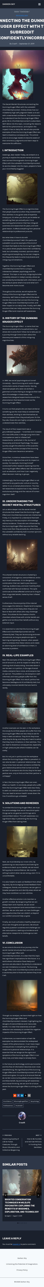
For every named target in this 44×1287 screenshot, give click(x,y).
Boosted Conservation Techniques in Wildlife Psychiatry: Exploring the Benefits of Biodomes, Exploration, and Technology (22, 1205)
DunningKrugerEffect (21, 1101)
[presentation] (22, 1182)
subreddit (19, 1105)
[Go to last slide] (5, 1195)
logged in (16, 1244)
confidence (7, 1101)
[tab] (17, 1223)
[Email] (29, 1095)
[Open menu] (39, 4)
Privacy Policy (22, 1270)
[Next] (38, 1195)
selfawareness (8, 1105)
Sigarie (9, 1216)
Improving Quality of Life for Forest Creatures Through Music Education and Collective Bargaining (11, 1143)
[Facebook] (18, 1095)
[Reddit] (14, 1095)
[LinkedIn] (22, 1095)
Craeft (14, 44)
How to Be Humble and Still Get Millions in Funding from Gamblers (33, 1141)
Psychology (22, 16)
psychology (35, 1101)
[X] (25, 1095)
